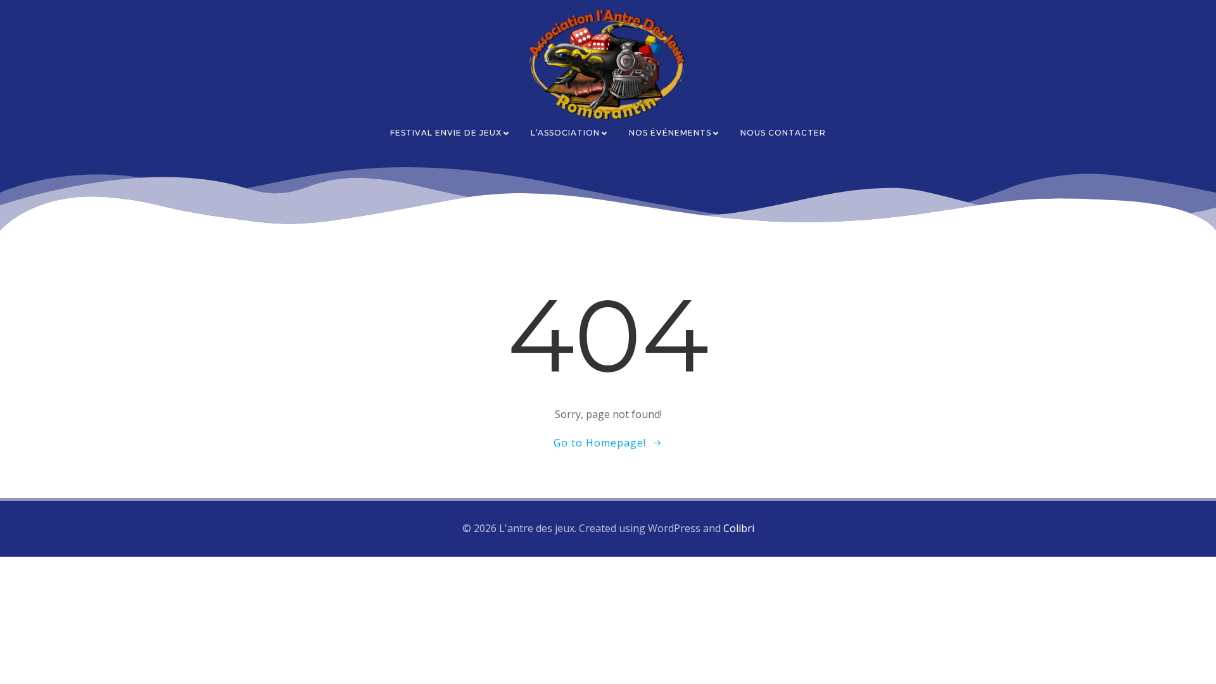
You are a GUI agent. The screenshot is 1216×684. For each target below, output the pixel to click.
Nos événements (670, 132)
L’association (565, 132)
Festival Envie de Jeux (446, 132)
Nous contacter (783, 132)
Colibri (738, 528)
